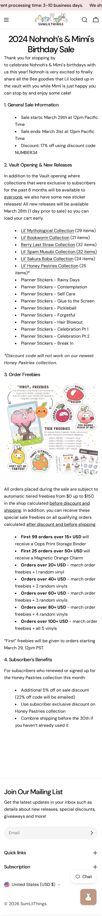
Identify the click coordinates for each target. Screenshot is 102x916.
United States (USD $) (33, 884)
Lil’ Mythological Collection (47, 230)
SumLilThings (33, 904)
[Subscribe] (91, 833)
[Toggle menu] (6, 19)
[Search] (84, 19)
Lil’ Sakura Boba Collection (47, 259)
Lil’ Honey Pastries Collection (49, 266)
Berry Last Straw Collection (48, 244)
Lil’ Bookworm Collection (45, 237)
